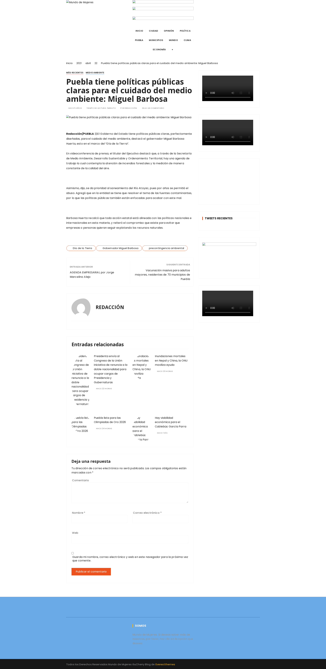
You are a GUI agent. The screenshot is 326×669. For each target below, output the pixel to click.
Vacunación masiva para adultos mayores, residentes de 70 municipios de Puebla (162, 274)
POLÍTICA (185, 30)
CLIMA (187, 40)
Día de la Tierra (82, 248)
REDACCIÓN (131, 108)
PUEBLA (139, 40)
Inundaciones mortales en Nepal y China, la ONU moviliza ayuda (171, 360)
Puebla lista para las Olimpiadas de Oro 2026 (110, 420)
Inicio (139, 30)
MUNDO (173, 40)
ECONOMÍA (159, 49)
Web (75, 533)
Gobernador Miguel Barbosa (121, 248)
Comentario (80, 480)
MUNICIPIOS (156, 40)
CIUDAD (153, 30)
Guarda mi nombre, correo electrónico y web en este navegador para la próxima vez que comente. (130, 558)
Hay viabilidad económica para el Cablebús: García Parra (170, 422)
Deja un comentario (153, 108)
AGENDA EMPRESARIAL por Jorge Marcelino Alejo (92, 274)
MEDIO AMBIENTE (95, 72)
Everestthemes (165, 664)
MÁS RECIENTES (74, 72)
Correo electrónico (147, 513)
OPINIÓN (169, 30)
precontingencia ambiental (166, 248)
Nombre (78, 513)
